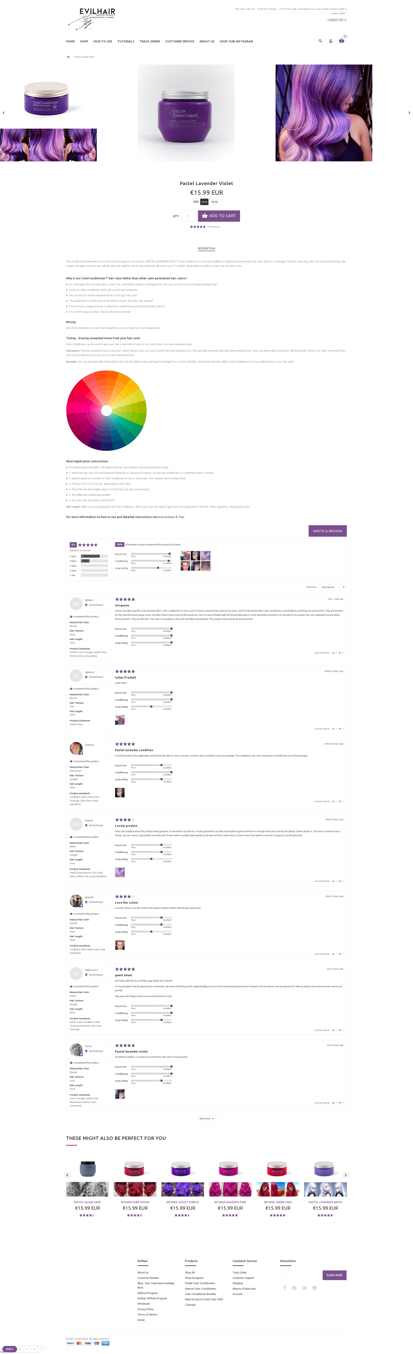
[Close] (246, 649)
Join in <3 (206, 701)
